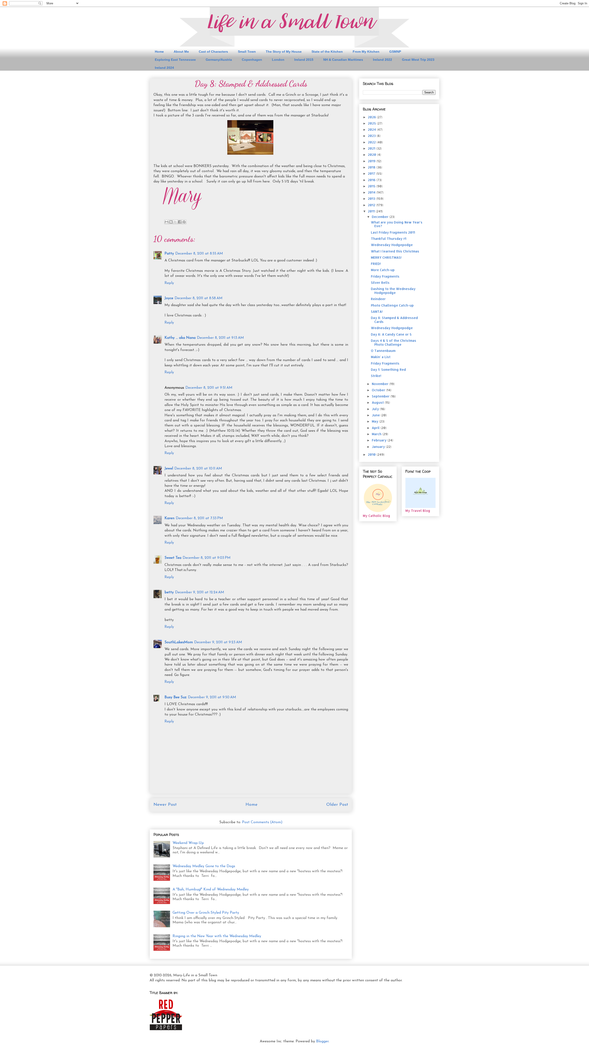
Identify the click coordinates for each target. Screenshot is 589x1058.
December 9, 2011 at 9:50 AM (212, 697)
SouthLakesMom (179, 642)
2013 (372, 198)
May (375, 421)
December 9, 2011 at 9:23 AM (218, 642)
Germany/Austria (219, 59)
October (379, 390)
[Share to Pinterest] (184, 222)
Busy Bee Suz (176, 697)
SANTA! (377, 311)
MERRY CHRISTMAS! (386, 257)
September (381, 396)
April (376, 428)
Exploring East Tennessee (175, 59)
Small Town (247, 51)
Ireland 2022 (382, 59)
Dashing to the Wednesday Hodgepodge (393, 291)
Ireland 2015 (303, 59)
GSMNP (395, 51)
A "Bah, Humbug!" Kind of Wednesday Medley (211, 889)
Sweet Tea (173, 558)
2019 (372, 161)
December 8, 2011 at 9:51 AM (208, 388)
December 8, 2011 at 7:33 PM (199, 518)
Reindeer (378, 299)
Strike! (376, 376)
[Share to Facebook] (179, 222)
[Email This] (166, 222)
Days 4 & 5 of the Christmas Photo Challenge (393, 342)
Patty (169, 253)
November (380, 384)
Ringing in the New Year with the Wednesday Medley (217, 936)
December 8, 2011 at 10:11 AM (198, 468)
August (378, 402)
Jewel (169, 468)
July (376, 409)
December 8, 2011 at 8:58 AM (198, 298)
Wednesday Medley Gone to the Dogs (204, 866)
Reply (169, 283)
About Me (181, 51)
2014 (372, 192)
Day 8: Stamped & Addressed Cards (394, 320)
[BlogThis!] (171, 222)
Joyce (169, 298)
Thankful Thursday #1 (388, 239)
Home (159, 51)
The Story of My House (284, 51)
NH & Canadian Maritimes (343, 59)
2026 (372, 117)
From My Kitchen (366, 51)
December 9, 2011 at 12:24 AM (199, 592)
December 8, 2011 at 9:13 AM (220, 338)
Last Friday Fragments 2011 (393, 232)
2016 (372, 180)
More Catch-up (383, 270)
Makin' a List (380, 357)
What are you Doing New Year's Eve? (396, 224)
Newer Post (165, 805)
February (379, 440)
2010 (372, 454)
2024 (372, 129)
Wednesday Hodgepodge (392, 245)
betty (169, 592)
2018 (372, 167)
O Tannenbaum (383, 351)
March (377, 434)
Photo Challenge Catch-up (392, 305)
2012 (372, 205)
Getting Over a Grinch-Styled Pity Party (206, 913)
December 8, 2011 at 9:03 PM (207, 558)
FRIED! (376, 264)
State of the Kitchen (327, 51)
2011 (372, 211)
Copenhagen (252, 59)
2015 (372, 186)
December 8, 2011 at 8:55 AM (199, 253)
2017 (372, 173)
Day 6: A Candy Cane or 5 (391, 334)
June (376, 415)
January (379, 447)
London (278, 59)
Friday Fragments (385, 276)
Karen (169, 518)
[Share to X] (175, 222)
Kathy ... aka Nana (180, 338)
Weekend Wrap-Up (188, 843)
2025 (372, 123)
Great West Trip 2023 (418, 59)
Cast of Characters (213, 51)
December (380, 217)
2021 (372, 148)
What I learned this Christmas (395, 251)
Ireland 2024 (164, 68)
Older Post (337, 805)
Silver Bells (380, 282)
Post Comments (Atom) (262, 822)
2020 (372, 155)
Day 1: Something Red (388, 369)
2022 (372, 142)
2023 (372, 136)
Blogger (322, 1041)
